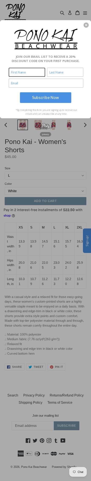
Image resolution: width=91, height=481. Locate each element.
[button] (86, 25)
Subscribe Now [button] (45, 97)
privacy (45, 134)
